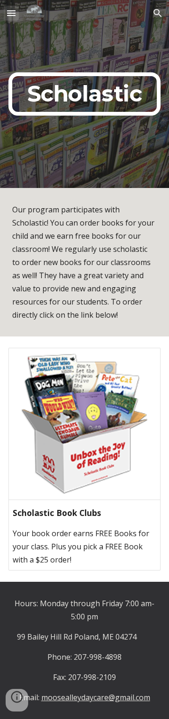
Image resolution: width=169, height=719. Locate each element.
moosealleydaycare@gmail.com (95, 697)
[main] (84, 94)
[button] (11, 13)
